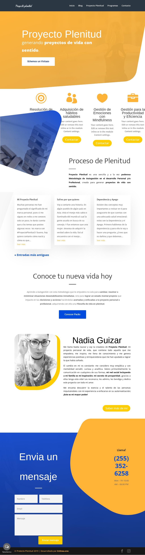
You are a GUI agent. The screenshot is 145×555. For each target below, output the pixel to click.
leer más (21, 244)
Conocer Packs (72, 314)
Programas (112, 6)
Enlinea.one (63, 551)
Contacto (126, 6)
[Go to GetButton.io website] (6, 552)
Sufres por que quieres (68, 200)
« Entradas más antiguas (31, 255)
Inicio (72, 6)
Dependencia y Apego (107, 200)
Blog (80, 6)
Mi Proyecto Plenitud (27, 200)
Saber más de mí (116, 408)
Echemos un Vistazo (38, 61)
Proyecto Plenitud (95, 6)
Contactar (71, 139)
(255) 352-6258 (121, 465)
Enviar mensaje (50, 540)
